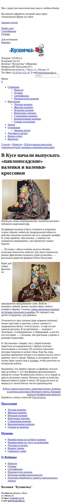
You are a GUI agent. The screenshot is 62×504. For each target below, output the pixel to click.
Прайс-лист (7, 28)
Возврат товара (16, 448)
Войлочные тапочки (19, 418)
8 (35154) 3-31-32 (21, 72)
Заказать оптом (9, 22)
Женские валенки (17, 412)
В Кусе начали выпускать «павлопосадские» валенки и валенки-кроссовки (28, 146)
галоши (34, 360)
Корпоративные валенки (21, 424)
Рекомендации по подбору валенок (27, 439)
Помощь (7, 433)
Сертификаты (8, 31)
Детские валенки (17, 409)
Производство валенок (20, 472)
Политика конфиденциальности (25, 475)
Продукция (9, 403)
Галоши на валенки (18, 427)
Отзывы (5, 34)
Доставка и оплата (18, 445)
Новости (17, 144)
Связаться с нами (17, 451)
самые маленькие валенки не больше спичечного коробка (30, 311)
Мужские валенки (17, 415)
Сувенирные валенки (19, 421)
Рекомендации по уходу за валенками (28, 442)
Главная (5, 144)
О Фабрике (9, 457)
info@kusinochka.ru (47, 72)
